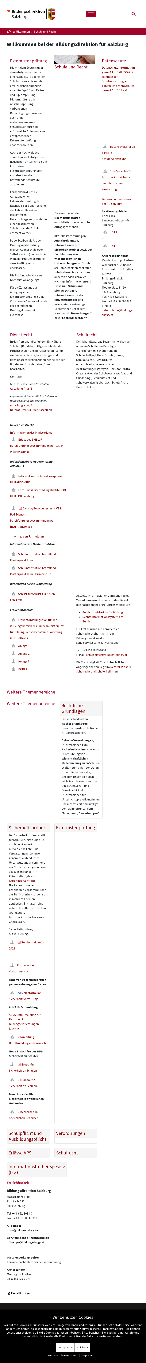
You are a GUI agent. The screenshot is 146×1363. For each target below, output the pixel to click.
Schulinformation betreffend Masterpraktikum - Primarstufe (33, 571)
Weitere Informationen (63, 1355)
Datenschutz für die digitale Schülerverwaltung (119, 153)
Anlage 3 (23, 661)
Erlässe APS (20, 1153)
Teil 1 (113, 232)
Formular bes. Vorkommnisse (22, 968)
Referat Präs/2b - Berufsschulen (31, 410)
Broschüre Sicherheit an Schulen (23, 1067)
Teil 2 (113, 246)
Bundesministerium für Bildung (102, 612)
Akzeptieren (65, 1347)
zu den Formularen (31, 536)
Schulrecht (67, 1153)
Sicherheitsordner (27, 827)
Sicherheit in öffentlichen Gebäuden (23, 1115)
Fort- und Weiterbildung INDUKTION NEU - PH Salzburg (38, 493)
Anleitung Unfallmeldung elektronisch (27, 1040)
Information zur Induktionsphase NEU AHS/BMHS (36, 479)
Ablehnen (82, 1347)
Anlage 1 (23, 646)
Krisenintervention (21, 881)
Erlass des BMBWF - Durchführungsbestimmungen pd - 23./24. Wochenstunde (37, 446)
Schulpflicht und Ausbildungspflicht (27, 1136)
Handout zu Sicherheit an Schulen (23, 1083)
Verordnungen (70, 1133)
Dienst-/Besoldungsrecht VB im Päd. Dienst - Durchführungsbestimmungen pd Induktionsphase (36, 517)
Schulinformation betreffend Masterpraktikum (33, 557)
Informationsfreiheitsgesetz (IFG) (37, 1169)
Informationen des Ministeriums (31, 432)
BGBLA (22, 669)
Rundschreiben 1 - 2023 (26, 945)
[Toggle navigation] (91, 14)
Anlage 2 (23, 653)
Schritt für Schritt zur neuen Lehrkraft (32, 597)
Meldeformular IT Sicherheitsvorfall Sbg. (26, 996)
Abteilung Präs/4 (21, 405)
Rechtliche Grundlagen (73, 708)
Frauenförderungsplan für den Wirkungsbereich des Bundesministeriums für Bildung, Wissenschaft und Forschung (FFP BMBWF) (37, 629)
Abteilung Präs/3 (21, 388)
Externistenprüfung (75, 827)
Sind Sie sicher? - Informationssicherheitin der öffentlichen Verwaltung (118, 180)
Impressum (88, 1355)
